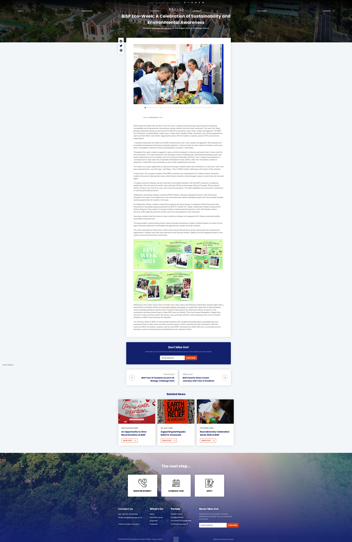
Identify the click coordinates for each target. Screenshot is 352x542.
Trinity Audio (153, 117)
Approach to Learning (161, 28)
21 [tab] (196, 108)
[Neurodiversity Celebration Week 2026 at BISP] (215, 411)
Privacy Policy (157, 539)
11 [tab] (171, 108)
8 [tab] (163, 108)
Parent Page (175, 3)
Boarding (154, 11)
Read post (127, 440)
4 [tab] (153, 108)
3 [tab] (150, 108)
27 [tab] (212, 108)
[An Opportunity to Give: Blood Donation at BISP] (136, 411)
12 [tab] (173, 108)
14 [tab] (178, 108)
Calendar (154, 524)
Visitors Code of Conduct (129, 524)
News (168, 3)
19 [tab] (191, 108)
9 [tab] (166, 108)
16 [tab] (184, 108)
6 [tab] (158, 108)
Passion (326, 11)
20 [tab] (194, 108)
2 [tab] (148, 108)
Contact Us (125, 509)
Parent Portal (176, 514)
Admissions (87, 11)
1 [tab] (145, 108)
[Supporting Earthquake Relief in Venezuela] (175, 411)
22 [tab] (199, 108)
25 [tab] (207, 108)
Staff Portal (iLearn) (179, 524)
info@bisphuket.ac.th (133, 518)
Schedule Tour (160, 3)
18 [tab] (189, 108)
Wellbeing (262, 11)
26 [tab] (209, 108)
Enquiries (150, 3)
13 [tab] (176, 108)
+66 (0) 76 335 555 (130, 514)
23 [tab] (202, 108)
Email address (8, 365)
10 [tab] (168, 108)
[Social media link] (185, 3)
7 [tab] (161, 108)
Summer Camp (156, 517)
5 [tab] (155, 108)
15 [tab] (181, 108)
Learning (197, 11)
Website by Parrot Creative (223, 539)
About (21, 11)
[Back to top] (176, 539)
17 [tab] (186, 108)
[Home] (175, 11)
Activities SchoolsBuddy (181, 521)
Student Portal (177, 517)
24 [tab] (204, 108)
